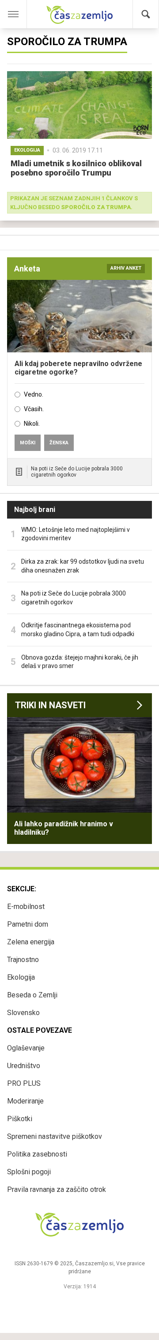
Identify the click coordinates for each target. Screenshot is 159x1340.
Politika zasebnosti (37, 1154)
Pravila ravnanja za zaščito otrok (56, 1189)
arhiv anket (125, 268)
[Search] (146, 14)
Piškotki (19, 1119)
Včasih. (34, 408)
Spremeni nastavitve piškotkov (54, 1136)
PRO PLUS (24, 1083)
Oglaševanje (26, 1048)
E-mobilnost (26, 906)
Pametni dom (27, 924)
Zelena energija (30, 942)
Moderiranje (25, 1101)
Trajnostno (23, 959)
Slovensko (23, 1012)
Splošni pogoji (29, 1172)
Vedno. (33, 394)
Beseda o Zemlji (32, 995)
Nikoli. (32, 423)
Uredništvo (23, 1065)
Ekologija (21, 977)
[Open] (20, 14)
